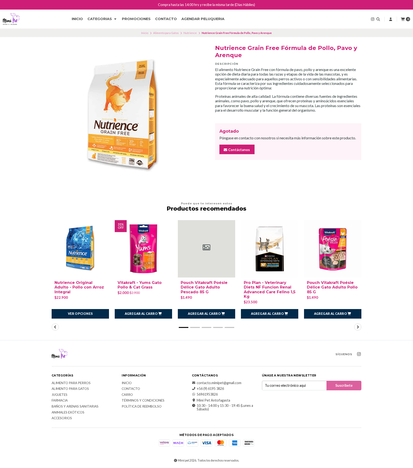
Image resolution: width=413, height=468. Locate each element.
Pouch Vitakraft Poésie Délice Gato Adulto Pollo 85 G (332, 287)
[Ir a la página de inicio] (11, 19)
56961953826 (207, 394)
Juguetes (59, 395)
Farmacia (60, 400)
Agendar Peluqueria (202, 19)
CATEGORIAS (100, 19)
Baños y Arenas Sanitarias (75, 406)
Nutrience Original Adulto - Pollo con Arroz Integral (79, 287)
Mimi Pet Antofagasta (213, 400)
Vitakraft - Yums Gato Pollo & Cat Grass (140, 284)
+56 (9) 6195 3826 (210, 388)
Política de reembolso (142, 406)
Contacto (166, 19)
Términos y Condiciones (143, 400)
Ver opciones (80, 314)
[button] (143, 314)
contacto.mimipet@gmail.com (219, 383)
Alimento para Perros (71, 383)
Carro (127, 395)
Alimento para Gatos (166, 32)
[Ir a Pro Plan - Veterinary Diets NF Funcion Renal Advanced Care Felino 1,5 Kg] (269, 249)
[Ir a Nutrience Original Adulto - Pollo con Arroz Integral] (80, 249)
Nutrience (190, 32)
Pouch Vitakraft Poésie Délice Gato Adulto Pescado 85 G (204, 287)
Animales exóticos (68, 412)
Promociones (136, 19)
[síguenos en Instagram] (372, 19)
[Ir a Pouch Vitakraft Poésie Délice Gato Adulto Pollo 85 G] (332, 249)
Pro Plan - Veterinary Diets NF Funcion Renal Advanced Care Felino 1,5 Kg (269, 289)
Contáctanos (239, 150)
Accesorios (62, 418)
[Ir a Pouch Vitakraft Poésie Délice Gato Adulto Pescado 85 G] (206, 249)
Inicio (77, 19)
